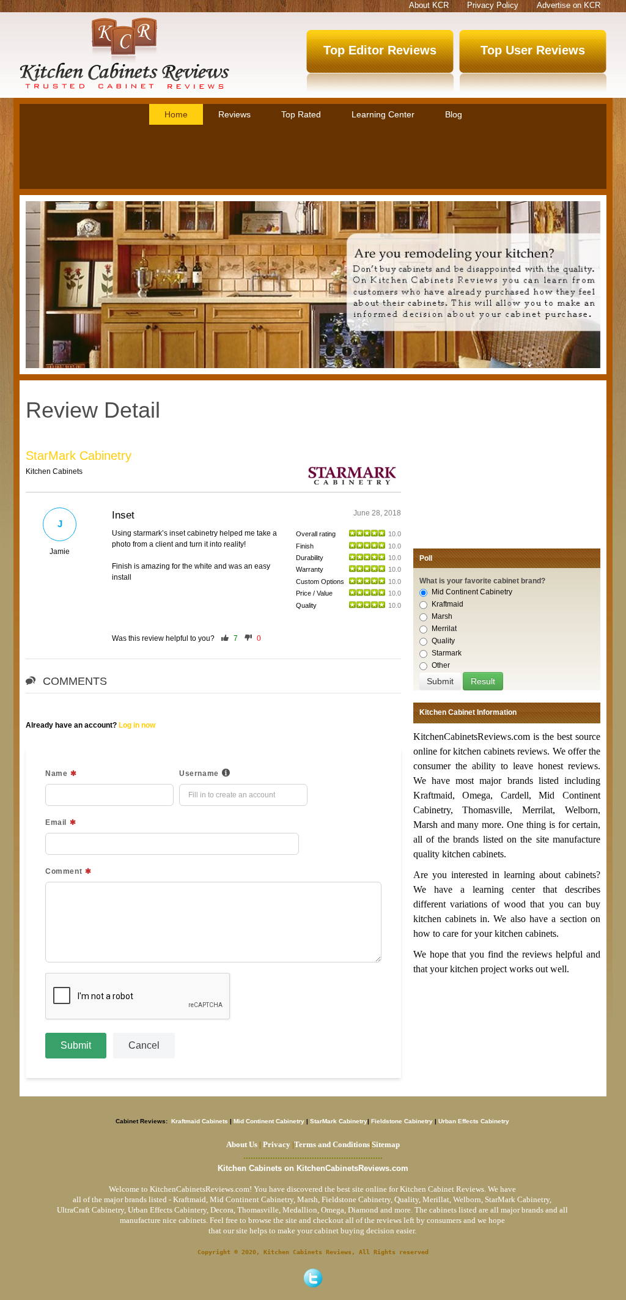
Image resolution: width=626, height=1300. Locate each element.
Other (441, 665)
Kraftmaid (447, 604)
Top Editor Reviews (379, 50)
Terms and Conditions (332, 1144)
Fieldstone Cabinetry (402, 1121)
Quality (443, 641)
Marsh (442, 616)
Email (56, 822)
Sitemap (385, 1144)
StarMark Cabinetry (78, 455)
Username (199, 773)
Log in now (137, 725)
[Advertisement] (313, 158)
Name (56, 773)
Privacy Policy (492, 5)
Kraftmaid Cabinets (200, 1121)
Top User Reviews (533, 50)
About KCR (429, 5)
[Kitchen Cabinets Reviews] (124, 53)
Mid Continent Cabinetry (472, 592)
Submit (76, 1045)
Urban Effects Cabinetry (473, 1121)
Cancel (144, 1045)
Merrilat (444, 628)
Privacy (276, 1144)
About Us (241, 1144)
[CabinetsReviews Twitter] (313, 1278)
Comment (63, 871)
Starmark (447, 653)
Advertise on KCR (568, 5)
